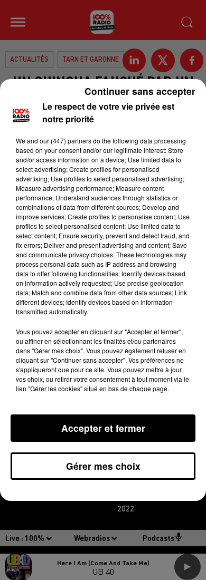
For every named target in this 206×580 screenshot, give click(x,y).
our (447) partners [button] (65, 140)
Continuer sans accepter (140, 91)
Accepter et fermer (103, 427)
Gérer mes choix (103, 465)
